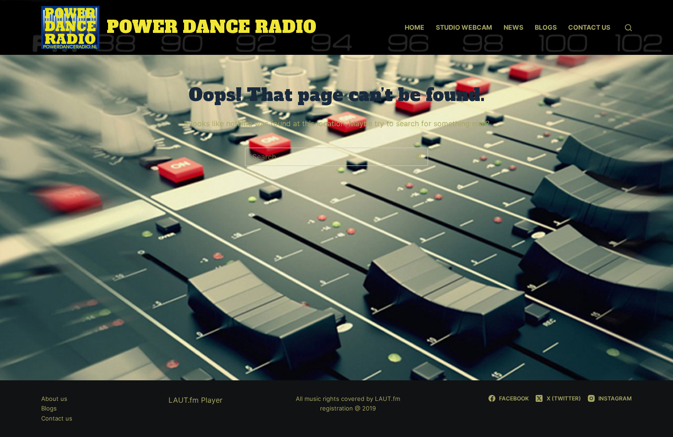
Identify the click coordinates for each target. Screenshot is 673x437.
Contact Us (589, 27)
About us (54, 398)
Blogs (546, 27)
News (513, 27)
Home (414, 27)
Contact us (56, 418)
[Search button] (419, 157)
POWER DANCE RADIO (211, 27)
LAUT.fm (387, 398)
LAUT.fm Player (195, 400)
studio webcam (464, 27)
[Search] (628, 27)
